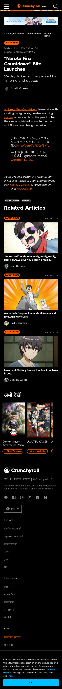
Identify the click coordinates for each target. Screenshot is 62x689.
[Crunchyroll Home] (22, 472)
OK (31, 683)
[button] (13, 509)
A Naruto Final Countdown (20, 109)
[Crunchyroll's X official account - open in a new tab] (30, 497)
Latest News (47, 35)
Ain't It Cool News (21, 184)
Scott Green (19, 88)
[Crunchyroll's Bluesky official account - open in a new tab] (46, 497)
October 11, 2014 (23, 159)
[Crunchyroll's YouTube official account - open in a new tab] (6, 497)
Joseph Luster (18, 380)
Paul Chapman (18, 323)
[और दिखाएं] (6, 6)
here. (11, 676)
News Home (34, 34)
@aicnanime (24, 188)
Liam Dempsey (19, 266)
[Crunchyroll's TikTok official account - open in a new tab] (38, 497)
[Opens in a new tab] (31, 21)
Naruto (8, 117)
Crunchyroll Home (14, 34)
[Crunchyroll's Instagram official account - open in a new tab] (22, 497)
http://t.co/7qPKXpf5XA (32, 145)
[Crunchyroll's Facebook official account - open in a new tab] (14, 497)
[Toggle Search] (56, 6)
